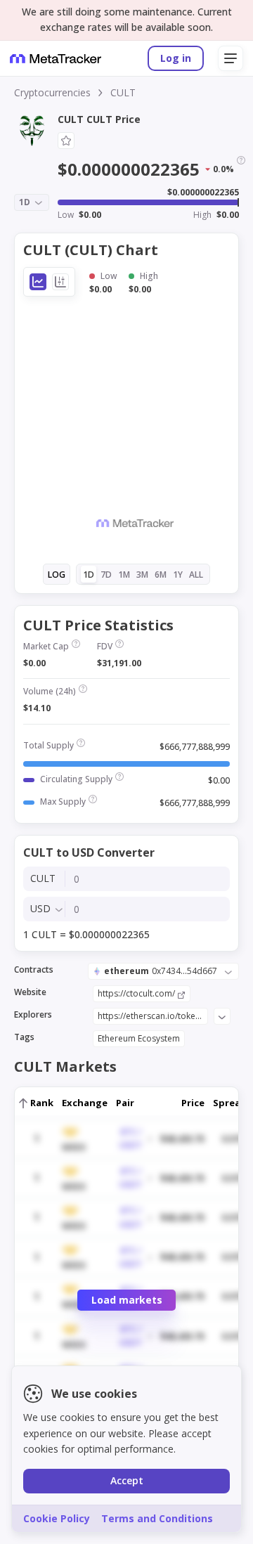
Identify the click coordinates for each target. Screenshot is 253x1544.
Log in (175, 58)
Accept (126, 1480)
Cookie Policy (56, 1518)
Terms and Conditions (157, 1518)
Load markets (126, 1299)
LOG (56, 574)
